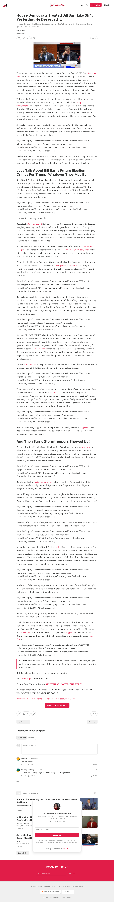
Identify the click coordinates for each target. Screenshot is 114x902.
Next (91, 722)
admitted (37, 224)
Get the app (67, 892)
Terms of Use (67, 840)
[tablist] (26, 738)
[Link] (13, 172)
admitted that (30, 364)
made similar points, (43, 482)
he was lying (41, 348)
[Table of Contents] (2, 451)
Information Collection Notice (56, 842)
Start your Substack (51, 892)
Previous (25, 722)
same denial (25, 632)
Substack (46, 897)
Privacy (61, 886)
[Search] (81, 5)
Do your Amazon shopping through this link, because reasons (46, 698)
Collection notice (77, 886)
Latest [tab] (25, 793)
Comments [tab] (22, 738)
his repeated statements (66, 265)
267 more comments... (24, 782)
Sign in (107, 5)
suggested (84, 427)
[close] (78, 804)
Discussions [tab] (33, 793)
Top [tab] (19, 793)
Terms (67, 886)
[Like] (18, 38)
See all (21, 853)
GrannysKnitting (27, 769)
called (59, 547)
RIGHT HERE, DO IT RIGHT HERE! (64, 684)
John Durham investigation (76, 249)
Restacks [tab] (31, 738)
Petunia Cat (25, 758)
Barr (29, 224)
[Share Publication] (86, 5)
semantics (86, 447)
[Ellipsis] (96, 758)
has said (53, 392)
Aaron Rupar (26, 678)
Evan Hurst (20, 31)
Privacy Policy (73, 842)
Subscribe (96, 5)
